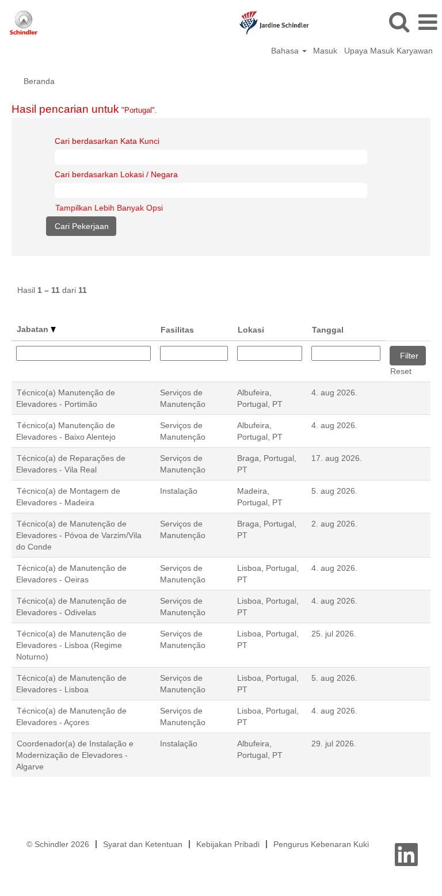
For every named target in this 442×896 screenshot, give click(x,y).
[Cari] (398, 21)
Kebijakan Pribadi (228, 844)
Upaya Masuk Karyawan (388, 50)
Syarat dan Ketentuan (142, 844)
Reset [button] (400, 371)
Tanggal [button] (328, 329)
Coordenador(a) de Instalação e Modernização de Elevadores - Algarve (75, 755)
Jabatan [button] (34, 329)
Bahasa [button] (286, 50)
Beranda (39, 81)
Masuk (325, 50)
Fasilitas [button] (177, 329)
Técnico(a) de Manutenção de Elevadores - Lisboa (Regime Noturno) (71, 645)
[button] (427, 22)
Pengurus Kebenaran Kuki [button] (321, 844)
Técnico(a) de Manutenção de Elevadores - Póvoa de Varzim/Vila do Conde (79, 535)
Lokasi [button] (251, 329)
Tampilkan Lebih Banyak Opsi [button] (109, 207)
